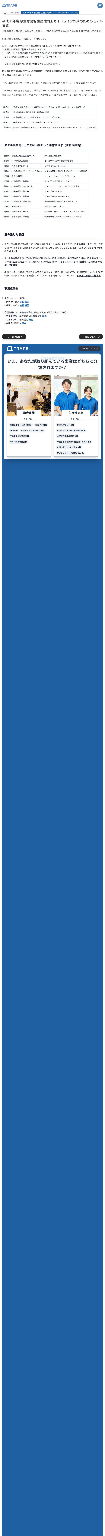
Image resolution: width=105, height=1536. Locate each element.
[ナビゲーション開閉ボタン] (100, 5)
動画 (44, 316)
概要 (27, 301)
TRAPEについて (88, 348)
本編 (22, 301)
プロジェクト (14, 12)
